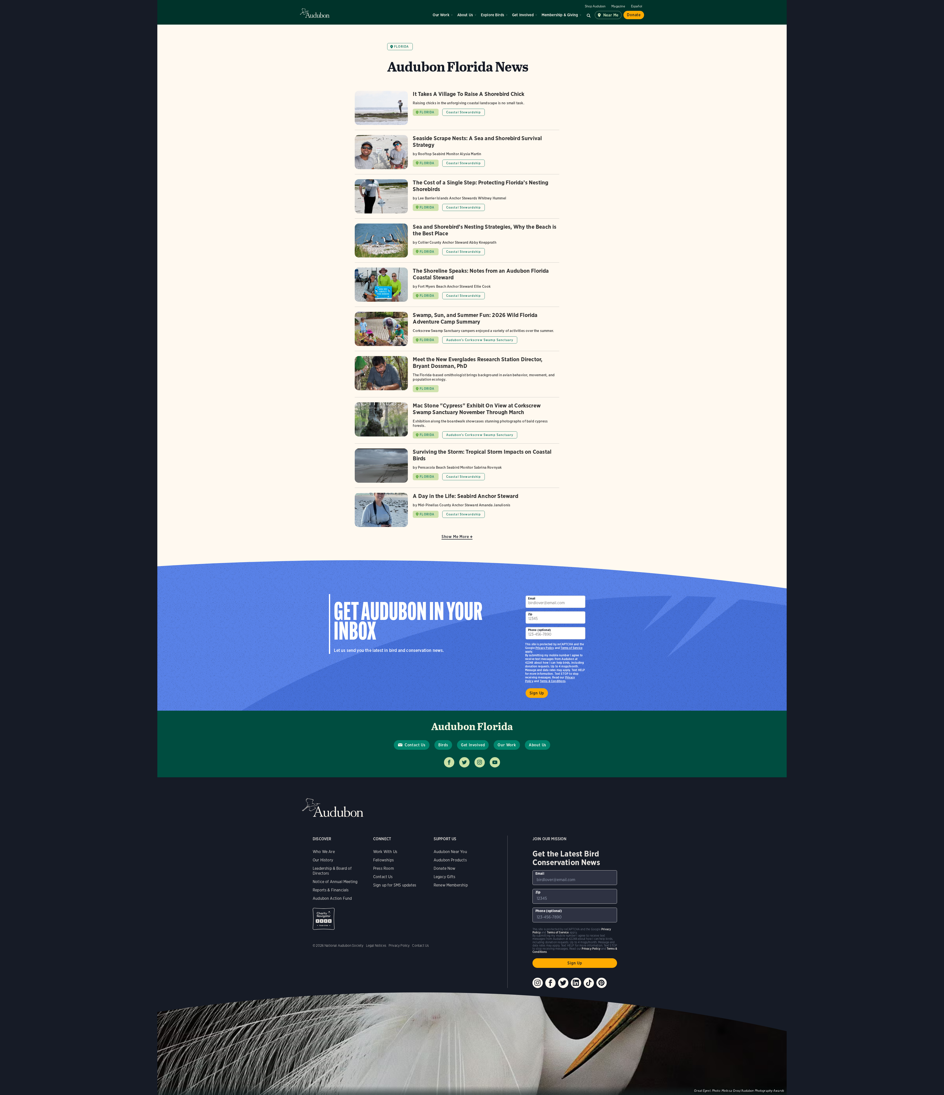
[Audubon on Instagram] (537, 983)
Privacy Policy (544, 648)
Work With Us (385, 851)
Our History (323, 860)
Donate (634, 15)
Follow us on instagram (479, 762)
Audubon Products (450, 860)
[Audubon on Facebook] (550, 983)
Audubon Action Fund (332, 898)
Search (589, 15)
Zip (530, 614)
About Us (465, 15)
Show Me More (455, 536)
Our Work (441, 15)
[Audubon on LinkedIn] (576, 983)
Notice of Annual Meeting (335, 881)
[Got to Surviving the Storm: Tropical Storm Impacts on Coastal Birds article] (457, 468)
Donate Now (445, 868)
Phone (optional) (539, 630)
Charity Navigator (324, 919)
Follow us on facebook (449, 762)
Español (636, 6)
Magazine (618, 6)
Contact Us (415, 745)
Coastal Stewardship (463, 112)
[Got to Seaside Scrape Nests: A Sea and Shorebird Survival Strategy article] (457, 154)
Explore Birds (492, 15)
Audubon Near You (450, 851)
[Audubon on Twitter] (563, 983)
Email (531, 598)
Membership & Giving (560, 15)
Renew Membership (451, 885)
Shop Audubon (595, 6)
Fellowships (383, 860)
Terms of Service (571, 648)
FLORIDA (427, 112)
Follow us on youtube (495, 762)
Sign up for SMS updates (394, 885)
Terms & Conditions (552, 681)
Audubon (314, 13)
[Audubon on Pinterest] (601, 983)
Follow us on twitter (464, 762)
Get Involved (523, 15)
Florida (401, 46)
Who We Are (324, 851)
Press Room (383, 868)
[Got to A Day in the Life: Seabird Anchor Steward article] (457, 510)
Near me (611, 15)
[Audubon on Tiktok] (589, 983)
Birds (443, 745)
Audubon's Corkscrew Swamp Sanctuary (480, 340)
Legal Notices (376, 945)
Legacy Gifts (444, 876)
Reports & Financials (331, 890)
